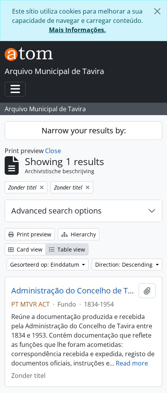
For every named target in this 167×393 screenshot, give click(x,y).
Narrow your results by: (84, 130)
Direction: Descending (124, 264)
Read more (132, 363)
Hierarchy (82, 234)
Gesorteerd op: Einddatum (45, 264)
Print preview (33, 234)
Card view (28, 249)
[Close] (157, 11)
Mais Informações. (77, 30)
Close (53, 151)
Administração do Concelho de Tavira (73, 290)
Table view (70, 249)
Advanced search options (56, 210)
